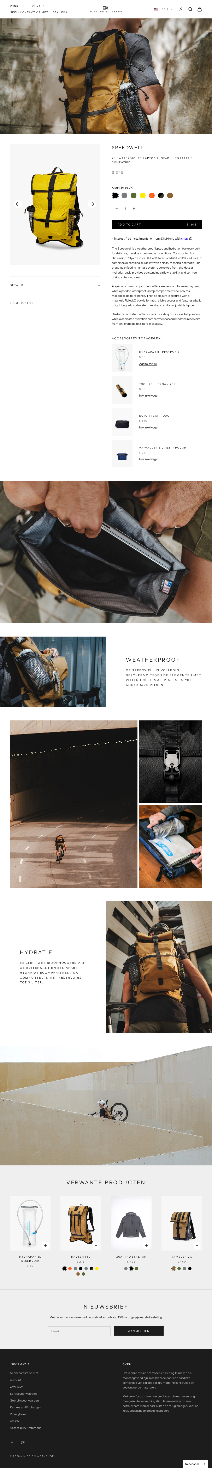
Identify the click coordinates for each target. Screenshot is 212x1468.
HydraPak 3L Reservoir (159, 352)
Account (15, 1380)
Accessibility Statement (25, 1428)
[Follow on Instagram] (23, 1442)
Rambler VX (181, 1256)
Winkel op (19, 5)
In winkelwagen (149, 395)
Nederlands (192, 1464)
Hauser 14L (80, 1256)
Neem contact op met (29, 12)
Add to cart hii (148, 364)
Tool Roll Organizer (157, 384)
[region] (55, 204)
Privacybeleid (18, 1414)
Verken (38, 5)
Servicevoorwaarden (23, 1394)
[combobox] (195, 1464)
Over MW (16, 1387)
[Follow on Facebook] (12, 1442)
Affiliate (15, 1421)
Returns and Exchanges (25, 1407)
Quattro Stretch (131, 1256)
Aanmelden (139, 1331)
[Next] (92, 204)
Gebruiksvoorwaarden (24, 1400)
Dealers (60, 12)
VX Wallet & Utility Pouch (163, 447)
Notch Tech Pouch (155, 415)
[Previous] (18, 204)
